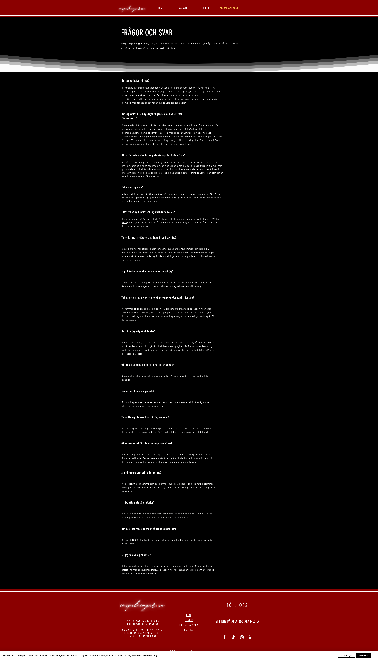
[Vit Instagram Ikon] (241, 637)
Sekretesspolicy (150, 655)
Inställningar (346, 655)
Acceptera (363, 655)
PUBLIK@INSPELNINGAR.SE (142, 624)
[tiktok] (233, 637)
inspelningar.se (133, 132)
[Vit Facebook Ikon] (224, 637)
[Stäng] (374, 655)
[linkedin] (250, 637)
